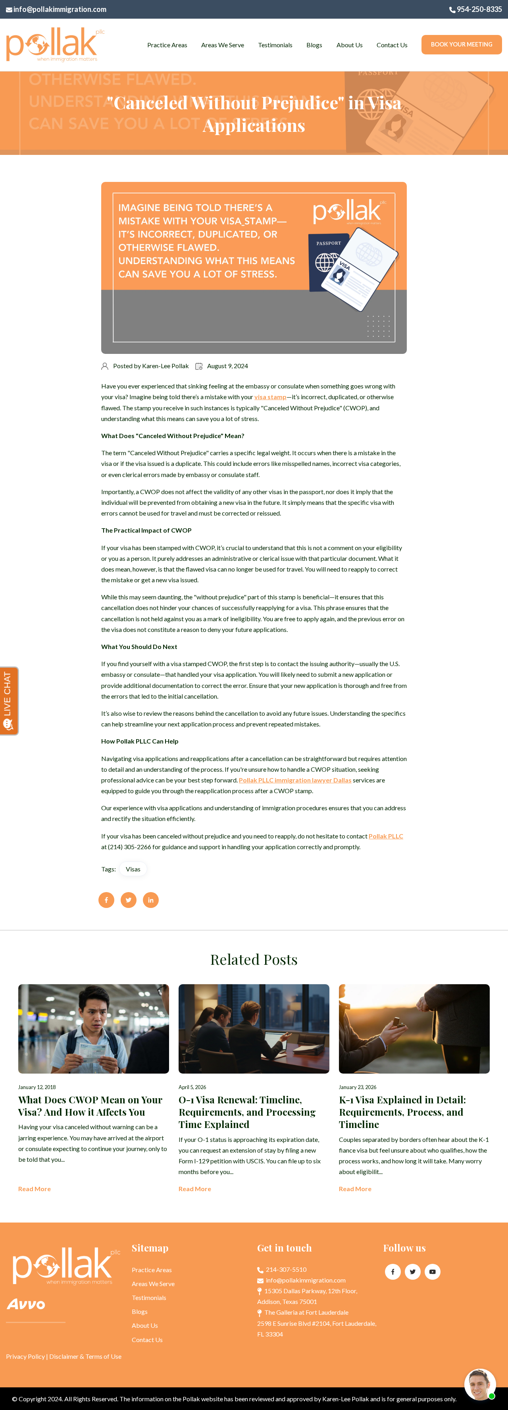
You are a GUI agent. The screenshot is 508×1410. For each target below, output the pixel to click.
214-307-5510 (285, 1269)
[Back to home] (55, 45)
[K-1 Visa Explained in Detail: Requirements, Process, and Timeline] (414, 1089)
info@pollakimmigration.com (59, 9)
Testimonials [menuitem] (275, 44)
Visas (133, 869)
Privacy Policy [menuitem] (25, 1356)
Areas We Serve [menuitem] (222, 44)
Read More (34, 1188)
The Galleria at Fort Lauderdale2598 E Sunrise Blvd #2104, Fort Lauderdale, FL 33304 (316, 1322)
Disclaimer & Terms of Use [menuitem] (85, 1356)
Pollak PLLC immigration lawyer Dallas (295, 780)
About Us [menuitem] (350, 44)
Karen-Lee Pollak (165, 365)
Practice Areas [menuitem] (167, 44)
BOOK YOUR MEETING (462, 44)
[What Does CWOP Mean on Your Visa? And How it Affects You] (93, 1089)
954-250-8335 (479, 9)
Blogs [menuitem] (314, 44)
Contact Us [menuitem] (392, 44)
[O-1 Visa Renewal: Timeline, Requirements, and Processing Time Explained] (254, 1089)
